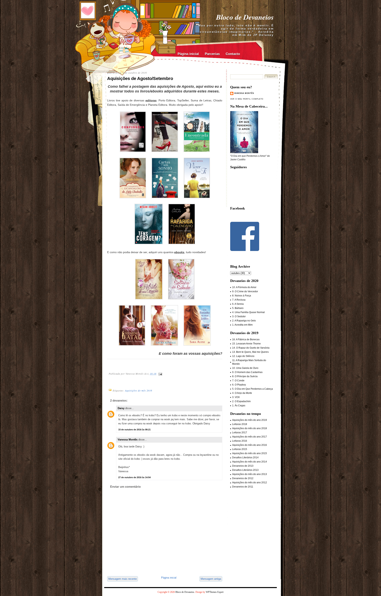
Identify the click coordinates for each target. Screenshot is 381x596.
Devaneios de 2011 (242, 486)
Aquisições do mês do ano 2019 (249, 420)
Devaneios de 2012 (242, 478)
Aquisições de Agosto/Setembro (140, 78)
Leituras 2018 (239, 424)
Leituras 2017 (239, 432)
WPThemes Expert (214, 592)
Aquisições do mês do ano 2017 (249, 436)
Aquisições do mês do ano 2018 (249, 428)
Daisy (121, 408)
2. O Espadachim (241, 401)
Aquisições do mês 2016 (138, 390)
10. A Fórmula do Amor (244, 287)
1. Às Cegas (238, 405)
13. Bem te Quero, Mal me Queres (250, 352)
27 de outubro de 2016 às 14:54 (134, 477)
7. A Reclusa (238, 299)
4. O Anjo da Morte (242, 393)
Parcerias (212, 54)
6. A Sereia (238, 304)
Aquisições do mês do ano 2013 (249, 474)
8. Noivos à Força (241, 295)
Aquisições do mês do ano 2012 (249, 482)
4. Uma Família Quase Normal (248, 312)
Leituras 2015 (239, 449)
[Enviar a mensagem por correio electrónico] (160, 373)
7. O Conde (238, 380)
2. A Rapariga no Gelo (244, 320)
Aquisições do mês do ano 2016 (249, 445)
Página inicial (188, 54)
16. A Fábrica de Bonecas (246, 339)
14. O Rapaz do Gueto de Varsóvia (250, 347)
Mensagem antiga (211, 578)
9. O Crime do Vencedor (245, 291)
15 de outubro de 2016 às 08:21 (134, 429)
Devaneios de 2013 (242, 465)
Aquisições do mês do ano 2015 (249, 453)
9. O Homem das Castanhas (247, 372)
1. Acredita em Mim (242, 324)
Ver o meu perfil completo (246, 99)
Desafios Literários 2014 (245, 457)
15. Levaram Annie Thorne (246, 343)
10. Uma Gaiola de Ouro (245, 368)
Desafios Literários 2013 (245, 470)
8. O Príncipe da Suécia (245, 376)
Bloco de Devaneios (245, 17)
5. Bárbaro (237, 308)
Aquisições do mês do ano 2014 (249, 461)
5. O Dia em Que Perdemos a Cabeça (252, 388)
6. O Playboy (239, 384)
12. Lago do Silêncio (243, 356)
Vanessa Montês (128, 439)
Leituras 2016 (239, 440)
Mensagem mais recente (122, 578)
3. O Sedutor (239, 316)
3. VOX (236, 397)
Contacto (233, 54)
